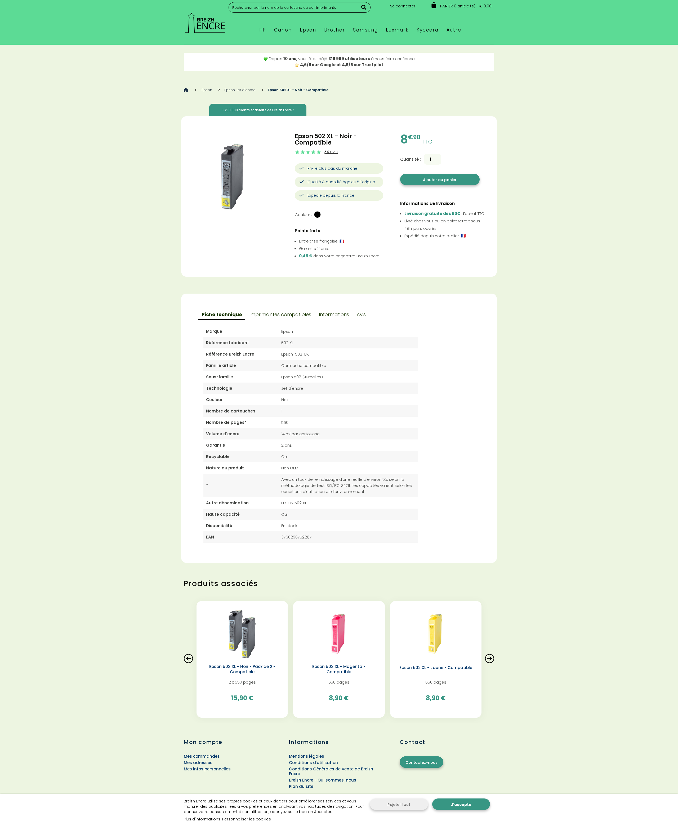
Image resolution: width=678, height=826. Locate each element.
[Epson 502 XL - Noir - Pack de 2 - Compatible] (242, 634)
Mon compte (203, 742)
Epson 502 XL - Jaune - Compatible (435, 667)
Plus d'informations (202, 819)
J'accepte (461, 804)
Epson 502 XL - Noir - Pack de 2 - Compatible (242, 669)
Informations (334, 314)
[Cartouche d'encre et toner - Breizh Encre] (205, 20)
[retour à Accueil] (186, 89)
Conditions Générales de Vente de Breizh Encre (331, 771)
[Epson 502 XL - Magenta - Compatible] (339, 634)
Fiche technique (222, 314)
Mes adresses (198, 762)
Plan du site (301, 786)
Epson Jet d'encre (240, 89)
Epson (207, 89)
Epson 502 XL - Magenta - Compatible (338, 669)
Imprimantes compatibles (280, 314)
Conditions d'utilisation (313, 762)
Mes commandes (202, 756)
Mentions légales (306, 756)
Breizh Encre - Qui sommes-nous (322, 780)
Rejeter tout (398, 804)
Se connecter (402, 6)
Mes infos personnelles (207, 769)
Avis (361, 314)
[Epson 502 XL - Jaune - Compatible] (436, 634)
